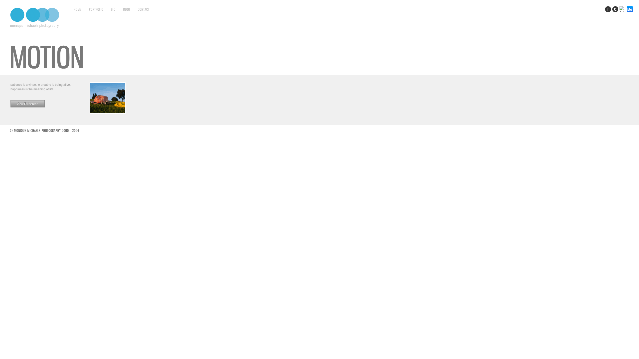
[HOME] (78, 9)
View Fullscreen (27, 104)
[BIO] (113, 9)
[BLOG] (126, 9)
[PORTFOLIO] (96, 9)
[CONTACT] (144, 9)
